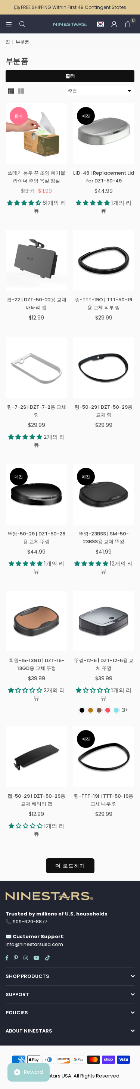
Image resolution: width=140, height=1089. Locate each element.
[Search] (22, 24)
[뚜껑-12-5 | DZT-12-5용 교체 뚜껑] (103, 621)
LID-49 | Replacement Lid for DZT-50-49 (103, 176)
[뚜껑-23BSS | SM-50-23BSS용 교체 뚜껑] (103, 494)
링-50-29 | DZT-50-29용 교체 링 (104, 410)
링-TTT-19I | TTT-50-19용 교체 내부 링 (103, 800)
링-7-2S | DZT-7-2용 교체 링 (36, 410)
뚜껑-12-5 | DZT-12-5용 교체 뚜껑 (104, 664)
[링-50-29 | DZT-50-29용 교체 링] (103, 367)
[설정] (114, 24)
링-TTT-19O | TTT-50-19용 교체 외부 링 (103, 303)
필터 (70, 76)
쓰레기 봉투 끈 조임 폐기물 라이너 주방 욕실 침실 (36, 176)
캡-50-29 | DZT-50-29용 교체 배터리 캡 (36, 800)
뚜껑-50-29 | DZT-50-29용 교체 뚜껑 (36, 537)
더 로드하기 (70, 865)
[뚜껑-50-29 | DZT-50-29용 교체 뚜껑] (36, 494)
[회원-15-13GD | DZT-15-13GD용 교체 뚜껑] (36, 621)
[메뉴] (9, 24)
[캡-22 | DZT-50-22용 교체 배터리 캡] (36, 260)
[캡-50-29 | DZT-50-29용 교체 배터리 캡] (36, 756)
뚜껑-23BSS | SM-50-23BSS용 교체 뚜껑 (104, 537)
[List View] (21, 90)
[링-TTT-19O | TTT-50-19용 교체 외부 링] (103, 260)
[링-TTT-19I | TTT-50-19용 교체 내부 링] (103, 756)
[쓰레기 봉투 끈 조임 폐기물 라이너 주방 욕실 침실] (36, 133)
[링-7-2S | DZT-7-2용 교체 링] (36, 367)
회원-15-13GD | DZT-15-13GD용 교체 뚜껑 (36, 664)
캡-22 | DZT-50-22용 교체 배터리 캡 (36, 303)
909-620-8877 (30, 921)
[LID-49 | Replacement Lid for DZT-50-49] (103, 133)
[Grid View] (11, 90)
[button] (100, 24)
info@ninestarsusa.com (34, 944)
